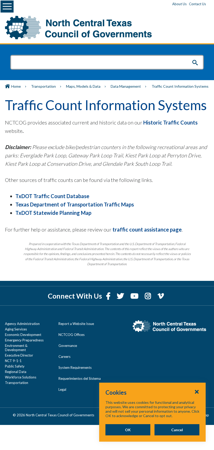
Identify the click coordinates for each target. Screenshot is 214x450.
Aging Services (16, 329)
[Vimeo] (161, 296)
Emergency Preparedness (24, 340)
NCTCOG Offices (71, 335)
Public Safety (15, 366)
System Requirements (75, 367)
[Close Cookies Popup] (196, 391)
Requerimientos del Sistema (79, 378)
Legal (62, 389)
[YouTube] (135, 296)
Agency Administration (22, 324)
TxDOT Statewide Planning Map (53, 213)
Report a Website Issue (76, 324)
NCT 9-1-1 (13, 361)
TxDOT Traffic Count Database (52, 196)
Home (16, 86)
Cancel (177, 430)
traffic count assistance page (147, 229)
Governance (67, 346)
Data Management (126, 86)
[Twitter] (121, 296)
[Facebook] (109, 296)
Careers (64, 356)
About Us (179, 4)
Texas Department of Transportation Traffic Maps (74, 204)
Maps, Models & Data (83, 86)
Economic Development (23, 335)
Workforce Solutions (20, 377)
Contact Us (197, 4)
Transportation (43, 86)
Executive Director (19, 355)
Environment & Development (16, 348)
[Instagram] (148, 296)
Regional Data (15, 372)
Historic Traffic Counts (170, 122)
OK (128, 430)
